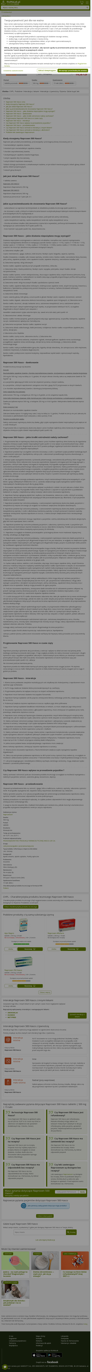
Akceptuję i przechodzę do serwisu (73, 70)
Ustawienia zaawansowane (13, 71)
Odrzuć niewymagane (47, 70)
